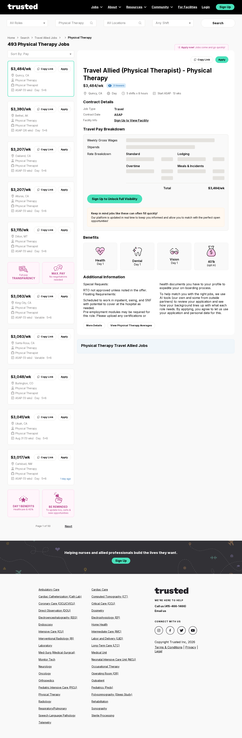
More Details (94, 325)
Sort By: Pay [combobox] (20, 54)
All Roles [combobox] (16, 23)
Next (68, 526)
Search (218, 23)
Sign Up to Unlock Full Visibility (114, 199)
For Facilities (187, 7)
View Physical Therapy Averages (131, 325)
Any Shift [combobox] (162, 23)
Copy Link (47, 68)
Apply (64, 68)
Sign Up (225, 7)
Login (206, 7)
